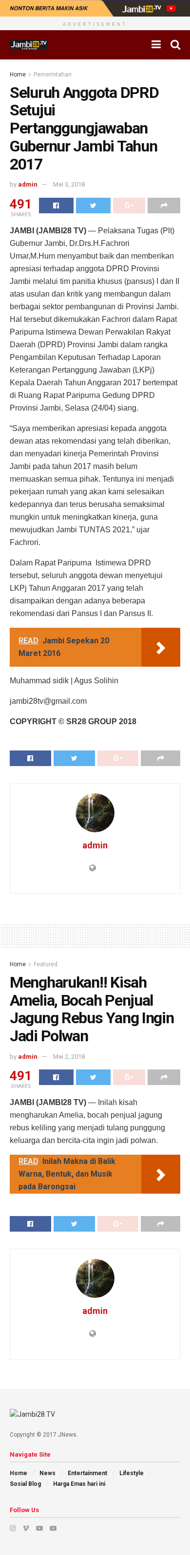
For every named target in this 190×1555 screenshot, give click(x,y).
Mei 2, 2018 (69, 1056)
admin (28, 184)
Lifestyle (131, 1473)
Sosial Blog (25, 1483)
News (47, 1473)
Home (18, 74)
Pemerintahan (53, 74)
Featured (45, 964)
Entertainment (87, 1473)
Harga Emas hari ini (79, 1483)
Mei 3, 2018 (69, 184)
